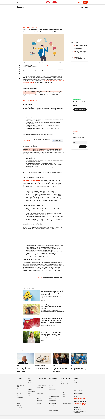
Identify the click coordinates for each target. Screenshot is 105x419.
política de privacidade (42, 417)
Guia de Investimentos (41, 385)
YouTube (75, 380)
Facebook (75, 387)
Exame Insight (20, 397)
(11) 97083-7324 (79, 409)
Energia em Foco (52, 391)
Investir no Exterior (53, 394)
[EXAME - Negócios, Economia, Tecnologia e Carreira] (52, 2)
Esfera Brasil (42, 365)
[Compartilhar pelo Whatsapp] (19, 65)
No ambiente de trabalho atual (31, 180)
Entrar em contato (77, 391)
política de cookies (33, 417)
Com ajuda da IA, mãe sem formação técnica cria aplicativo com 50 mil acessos (80, 53)
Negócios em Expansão (53, 410)
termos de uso (26, 417)
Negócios (19, 405)
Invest (18, 403)
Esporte (29, 384)
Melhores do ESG (52, 408)
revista (64, 380)
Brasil (18, 388)
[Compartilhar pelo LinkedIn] (19, 69)
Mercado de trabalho (41, 274)
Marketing (30, 382)
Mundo (29, 378)
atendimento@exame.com (79, 398)
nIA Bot (30, 65)
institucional (20, 417)
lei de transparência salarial (53, 417)
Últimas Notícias (20, 383)
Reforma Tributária (53, 380)
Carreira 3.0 (65, 387)
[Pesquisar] (20, 2)
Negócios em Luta (52, 398)
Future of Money (31, 391)
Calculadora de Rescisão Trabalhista (41, 394)
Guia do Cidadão (40, 380)
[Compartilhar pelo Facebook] (19, 67)
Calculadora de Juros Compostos (41, 398)
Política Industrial (52, 400)
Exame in (64, 385)
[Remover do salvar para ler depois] (19, 78)
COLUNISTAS (19, 407)
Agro (64, 398)
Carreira (20, 7)
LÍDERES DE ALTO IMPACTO (20, 386)
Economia (19, 393)
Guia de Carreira (84, 7)
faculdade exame (67, 378)
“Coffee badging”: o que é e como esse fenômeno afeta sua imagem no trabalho (80, 47)
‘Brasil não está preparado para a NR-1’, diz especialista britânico (79, 58)
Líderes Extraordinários (54, 396)
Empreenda (65, 401)
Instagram (76, 384)
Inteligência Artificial (19, 400)
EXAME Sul (51, 385)
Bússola (50, 387)
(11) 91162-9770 (79, 393)
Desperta (64, 390)
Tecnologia (30, 389)
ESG (18, 395)
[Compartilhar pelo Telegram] (19, 71)
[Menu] (18, 2)
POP (29, 395)
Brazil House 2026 (52, 383)
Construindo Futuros (53, 389)
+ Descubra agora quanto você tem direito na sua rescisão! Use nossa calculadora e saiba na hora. (40, 99)
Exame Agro (30, 387)
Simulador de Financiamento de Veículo (40, 402)
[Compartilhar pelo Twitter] (19, 73)
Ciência (29, 393)
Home (24, 27)
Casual (29, 380)
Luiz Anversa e (26, 65)
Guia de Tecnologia (41, 383)
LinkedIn (75, 382)
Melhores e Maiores (53, 405)
